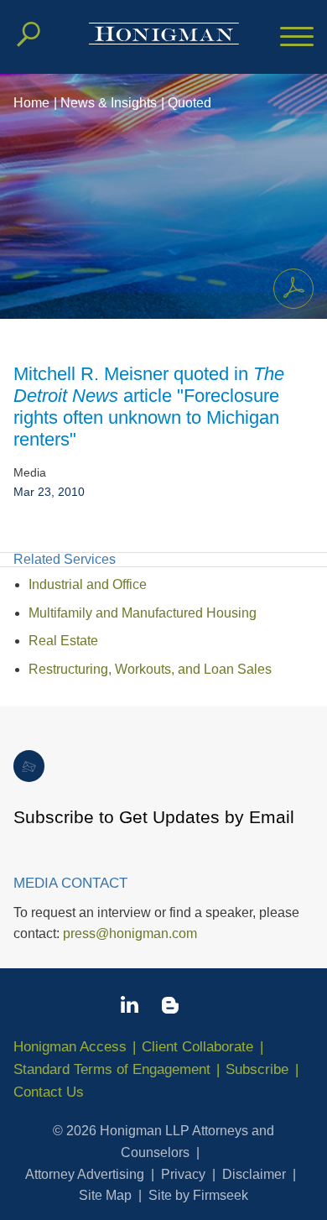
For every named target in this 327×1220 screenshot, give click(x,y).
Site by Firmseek (198, 1195)
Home (31, 103)
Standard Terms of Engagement (111, 1069)
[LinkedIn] (129, 1007)
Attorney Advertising (84, 1174)
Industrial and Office (88, 584)
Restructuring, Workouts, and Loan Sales (150, 669)
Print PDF (293, 289)
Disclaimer (254, 1174)
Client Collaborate (197, 1047)
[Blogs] (170, 1008)
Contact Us (48, 1092)
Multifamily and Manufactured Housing (143, 613)
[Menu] (297, 37)
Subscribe (257, 1069)
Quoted (189, 103)
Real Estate (63, 640)
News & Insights (108, 103)
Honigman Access (70, 1047)
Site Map (105, 1195)
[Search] (28, 34)
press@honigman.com (130, 933)
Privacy (183, 1174)
